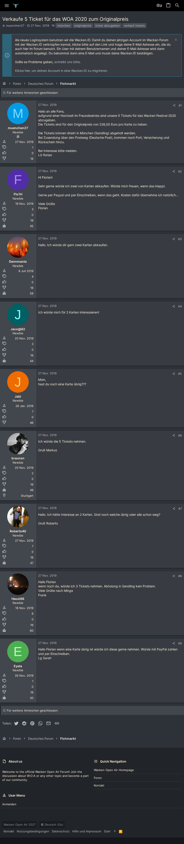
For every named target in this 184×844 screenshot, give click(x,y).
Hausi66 (17, 599)
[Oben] (115, 831)
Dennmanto (18, 261)
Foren (98, 778)
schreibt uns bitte (67, 62)
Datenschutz (61, 831)
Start (107, 831)
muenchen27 (15, 25)
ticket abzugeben (107, 25)
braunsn (17, 458)
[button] (6, 6)
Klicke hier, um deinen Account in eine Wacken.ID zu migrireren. (61, 70)
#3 (180, 239)
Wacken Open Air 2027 (19, 824)
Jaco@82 (18, 329)
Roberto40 (18, 531)
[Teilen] (174, 105)
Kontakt (99, 785)
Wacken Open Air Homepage (114, 770)
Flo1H (18, 194)
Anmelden (9, 804)
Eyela (18, 666)
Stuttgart (27, 495)
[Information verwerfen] (175, 40)
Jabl (18, 396)
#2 (180, 171)
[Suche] (177, 5)
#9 (180, 643)
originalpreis (82, 25)
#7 (180, 508)
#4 (180, 306)
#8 (180, 576)
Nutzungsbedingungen (33, 831)
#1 (180, 105)
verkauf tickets (134, 25)
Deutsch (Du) (53, 824)
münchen (63, 25)
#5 (180, 373)
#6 (180, 435)
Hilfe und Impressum (86, 831)
